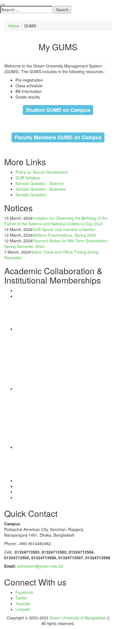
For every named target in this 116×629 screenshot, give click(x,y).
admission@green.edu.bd (40, 566)
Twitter (21, 598)
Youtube (22, 603)
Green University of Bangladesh (78, 618)
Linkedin (22, 609)
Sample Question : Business (40, 189)
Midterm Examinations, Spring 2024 (64, 235)
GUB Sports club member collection (64, 229)
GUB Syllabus (27, 177)
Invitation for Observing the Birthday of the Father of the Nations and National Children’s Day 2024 (56, 221)
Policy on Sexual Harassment (41, 172)
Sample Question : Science (39, 183)
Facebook (24, 592)
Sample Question (30, 194)
